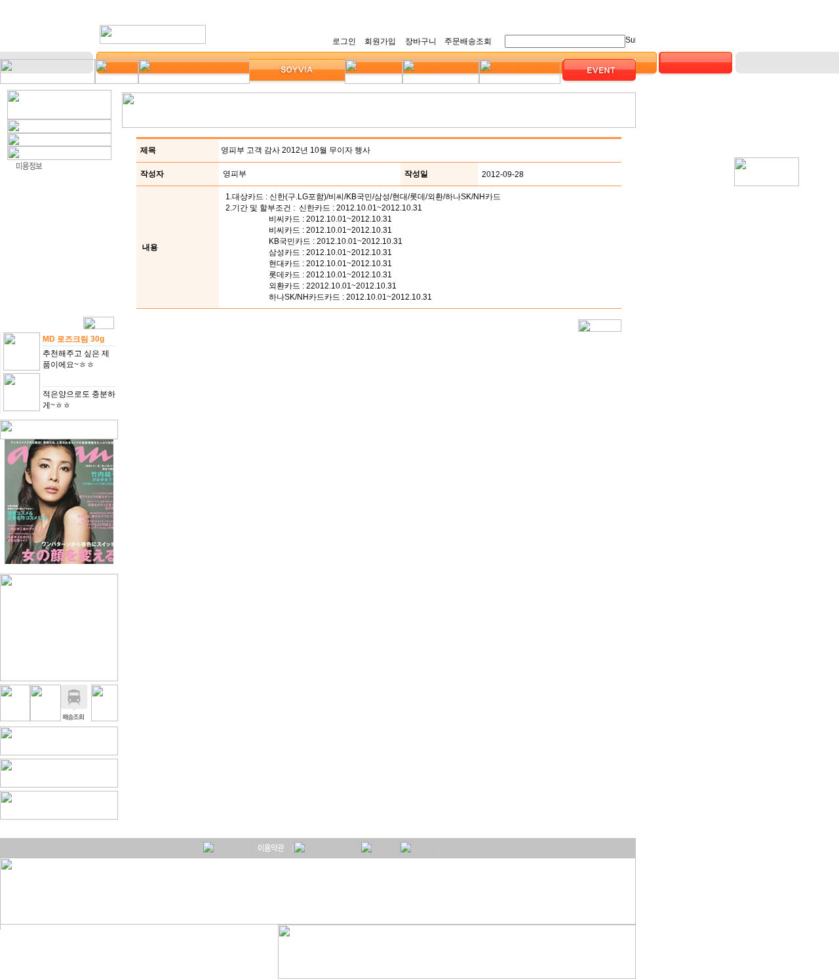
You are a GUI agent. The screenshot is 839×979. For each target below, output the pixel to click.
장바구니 (421, 41)
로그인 (344, 41)
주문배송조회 (468, 41)
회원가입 (380, 41)
